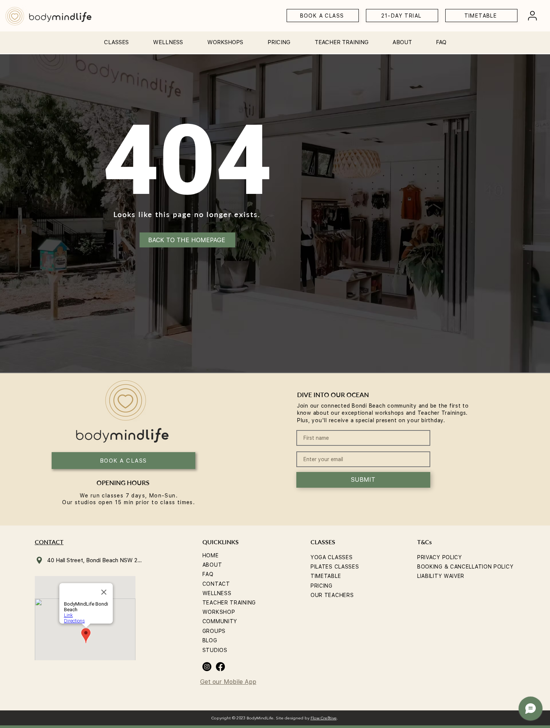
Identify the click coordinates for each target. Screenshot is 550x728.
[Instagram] (206, 666)
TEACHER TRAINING (229, 603)
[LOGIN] (532, 15)
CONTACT (216, 584)
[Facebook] (220, 666)
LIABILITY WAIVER (440, 576)
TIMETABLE (326, 576)
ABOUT (212, 565)
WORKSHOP (218, 612)
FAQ (208, 574)
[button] (116, 39)
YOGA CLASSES (331, 557)
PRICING (322, 586)
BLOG (209, 640)
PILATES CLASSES (335, 567)
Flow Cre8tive (324, 718)
